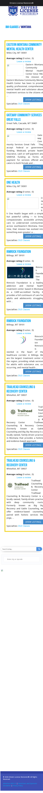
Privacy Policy (18, 785)
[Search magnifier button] (39, 549)
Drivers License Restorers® (21, 3)
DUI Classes (12, 27)
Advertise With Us (9, 783)
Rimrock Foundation (19, 252)
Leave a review (24, 61)
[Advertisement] (18, 627)
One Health (13, 182)
